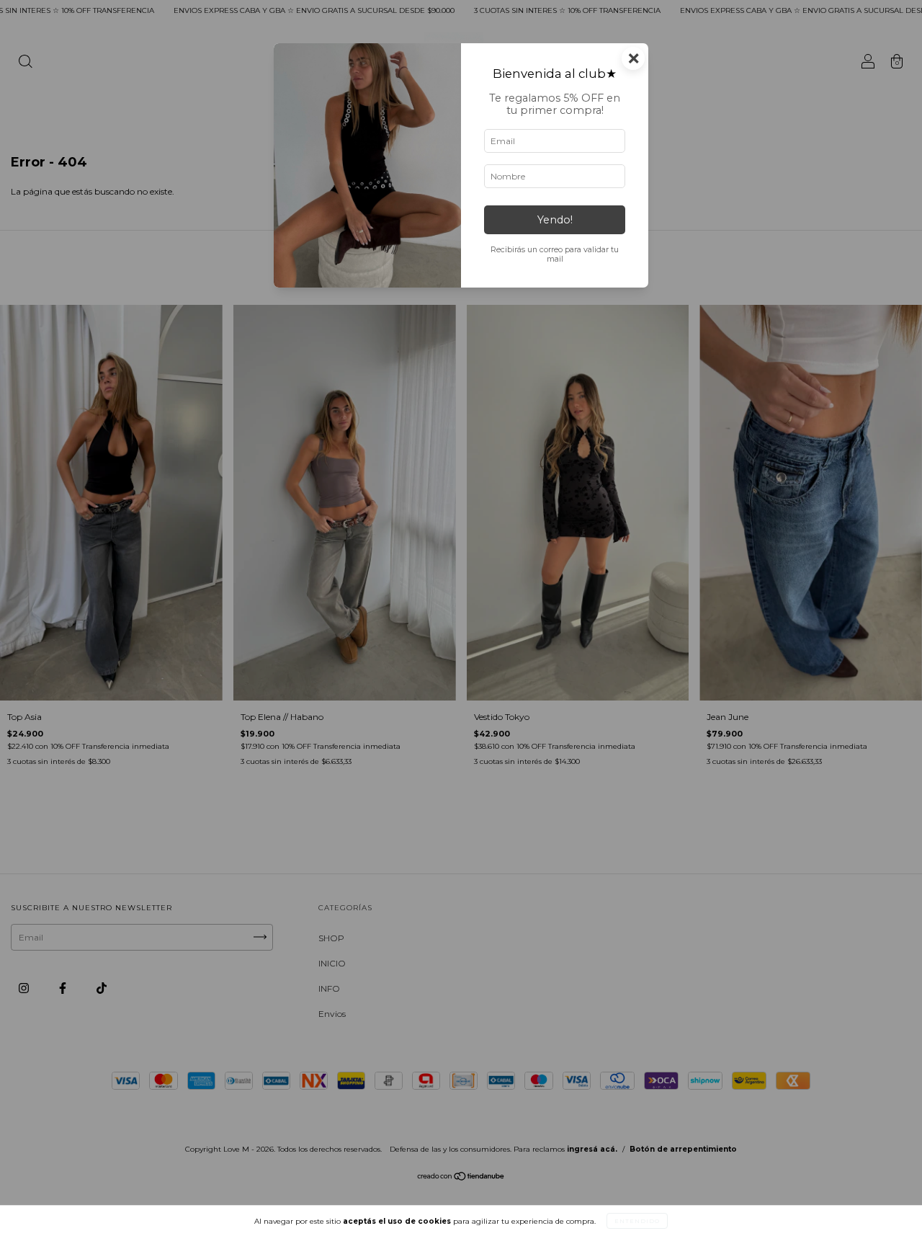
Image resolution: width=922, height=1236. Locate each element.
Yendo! (555, 219)
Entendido (637, 1220)
